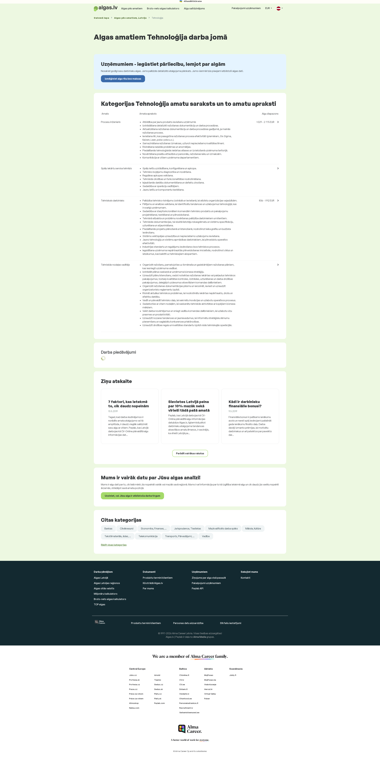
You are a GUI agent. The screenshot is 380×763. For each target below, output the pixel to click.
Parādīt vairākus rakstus (190, 453)
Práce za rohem (136, 698)
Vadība (206, 536)
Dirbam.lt (183, 689)
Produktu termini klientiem (157, 577)
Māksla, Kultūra (253, 528)
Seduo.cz (158, 684)
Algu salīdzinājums (194, 8)
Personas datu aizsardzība (188, 623)
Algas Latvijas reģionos (107, 583)
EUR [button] (267, 8)
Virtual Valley (210, 694)
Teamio (157, 680)
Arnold (157, 675)
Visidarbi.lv (184, 694)
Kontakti (245, 577)
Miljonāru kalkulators (105, 593)
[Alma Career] (190, 729)
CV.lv (181, 680)
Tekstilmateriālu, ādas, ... (117, 536)
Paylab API (197, 588)
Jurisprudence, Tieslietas (187, 528)
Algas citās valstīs (104, 588)
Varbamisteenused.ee (189, 712)
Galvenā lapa (101, 18)
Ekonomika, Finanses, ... (154, 528)
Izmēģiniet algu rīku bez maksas (123, 78)
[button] (279, 8)
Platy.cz (158, 694)
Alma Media (199, 636)
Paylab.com (159, 703)
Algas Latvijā (101, 577)
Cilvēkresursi (126, 528)
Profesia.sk (134, 680)
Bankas (108, 528)
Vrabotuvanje (210, 684)
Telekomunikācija (147, 536)
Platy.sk (157, 698)
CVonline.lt (184, 675)
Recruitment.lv (186, 708)
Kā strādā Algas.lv (153, 583)
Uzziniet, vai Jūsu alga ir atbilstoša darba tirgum (132, 495)
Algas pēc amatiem (131, 8)
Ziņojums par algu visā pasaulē (209, 577)
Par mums (148, 588)
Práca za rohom (136, 694)
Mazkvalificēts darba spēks (223, 528)
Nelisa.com (134, 708)
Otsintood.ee (185, 698)
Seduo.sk (158, 689)
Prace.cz (133, 689)
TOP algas (99, 604)
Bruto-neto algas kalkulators (163, 8)
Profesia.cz (134, 684)
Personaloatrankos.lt (188, 703)
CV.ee (182, 684)
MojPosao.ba (210, 680)
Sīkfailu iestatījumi (230, 623)
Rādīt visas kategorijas (114, 544)
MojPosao (208, 675)
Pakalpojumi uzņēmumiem (246, 8)
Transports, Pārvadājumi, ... (179, 536)
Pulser (207, 698)
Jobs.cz (133, 675)
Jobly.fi (232, 675)
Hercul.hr (208, 689)
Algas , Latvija (130, 18)
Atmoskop (134, 703)
